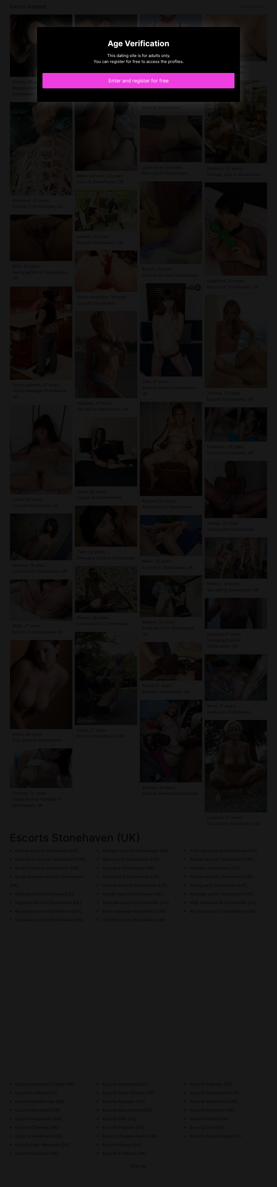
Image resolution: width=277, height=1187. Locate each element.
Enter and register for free (138, 81)
